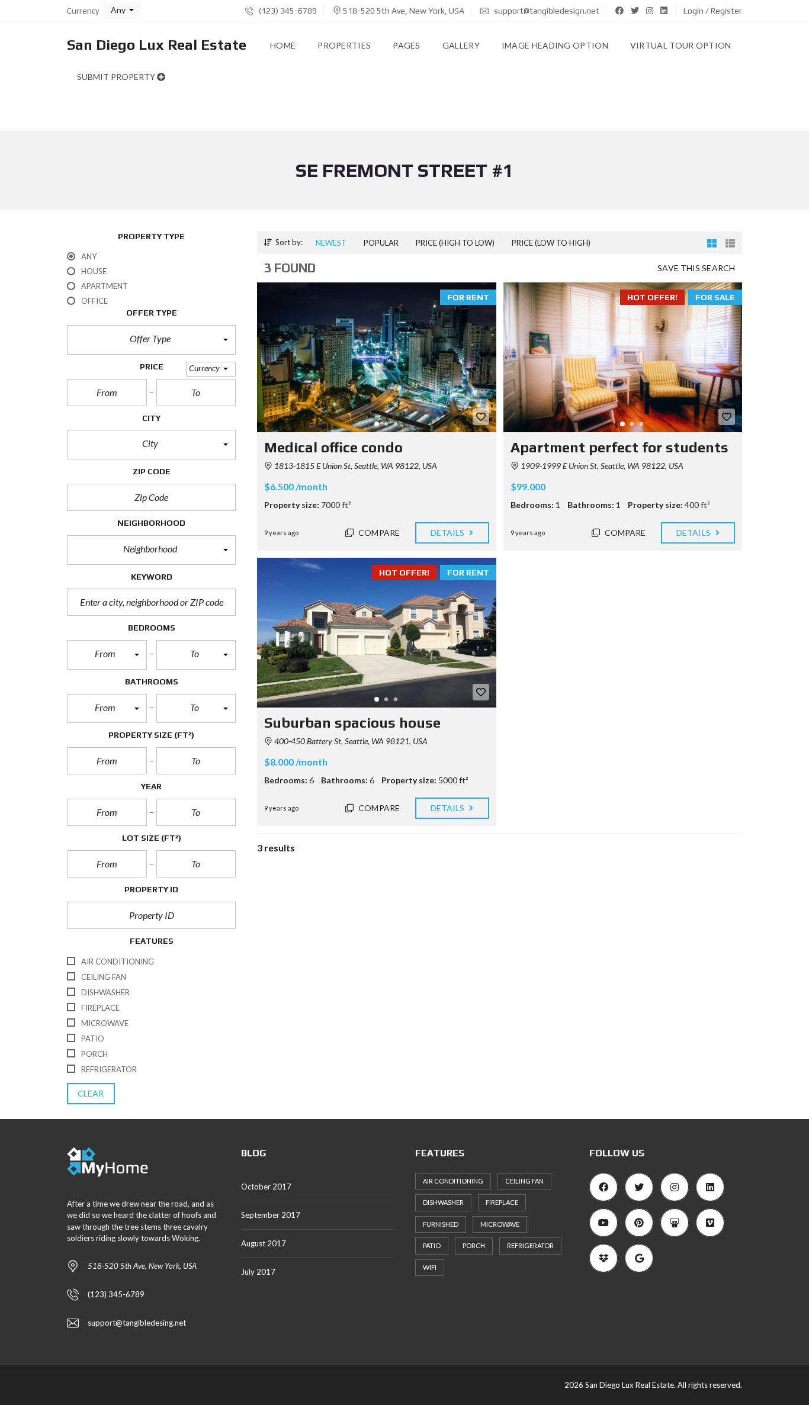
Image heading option (555, 45)
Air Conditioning (453, 1181)
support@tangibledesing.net (137, 1322)
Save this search (696, 268)
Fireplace (502, 1202)
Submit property (117, 77)
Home (283, 45)
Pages (406, 45)
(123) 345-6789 (287, 10)
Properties (344, 45)
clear (91, 1093)
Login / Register (712, 10)
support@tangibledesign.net (545, 10)
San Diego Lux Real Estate (156, 45)
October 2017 (266, 1186)
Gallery (461, 45)
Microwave (499, 1224)
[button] (121, 10)
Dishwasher (443, 1202)
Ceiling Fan (524, 1181)
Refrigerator (530, 1245)
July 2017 (258, 1272)
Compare (378, 533)
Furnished (440, 1224)
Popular (381, 242)
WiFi (429, 1267)
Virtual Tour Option (680, 45)
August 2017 (263, 1243)
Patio (432, 1245)
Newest (331, 242)
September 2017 (270, 1215)
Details (449, 533)
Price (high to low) (455, 242)
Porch (474, 1245)
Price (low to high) (551, 242)
